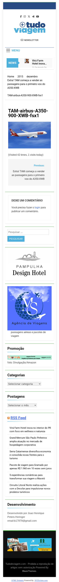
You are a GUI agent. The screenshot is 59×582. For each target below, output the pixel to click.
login (37, 207)
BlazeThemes (29, 571)
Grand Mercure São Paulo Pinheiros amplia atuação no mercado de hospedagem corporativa (28, 441)
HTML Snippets (17, 580)
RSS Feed (18, 418)
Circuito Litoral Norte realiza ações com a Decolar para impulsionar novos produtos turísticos (30, 489)
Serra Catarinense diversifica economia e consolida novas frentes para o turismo (30, 455)
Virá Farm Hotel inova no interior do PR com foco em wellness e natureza (39, 62)
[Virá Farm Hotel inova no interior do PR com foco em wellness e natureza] (27, 61)
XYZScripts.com (41, 580)
